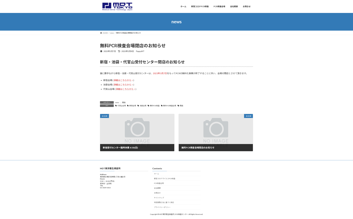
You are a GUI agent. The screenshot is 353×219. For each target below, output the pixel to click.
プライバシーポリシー (162, 207)
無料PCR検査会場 (169, 106)
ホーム (156, 174)
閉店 (123, 102)
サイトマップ (159, 198)
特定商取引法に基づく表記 (164, 202)
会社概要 (157, 188)
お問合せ (157, 193)
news (117, 102)
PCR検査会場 (159, 183)
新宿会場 (132, 106)
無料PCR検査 (155, 106)
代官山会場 (121, 106)
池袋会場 (143, 106)
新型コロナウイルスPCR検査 (164, 178)
